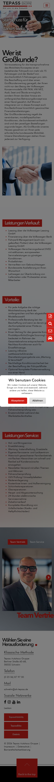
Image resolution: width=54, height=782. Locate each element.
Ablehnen (37, 400)
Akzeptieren (17, 400)
